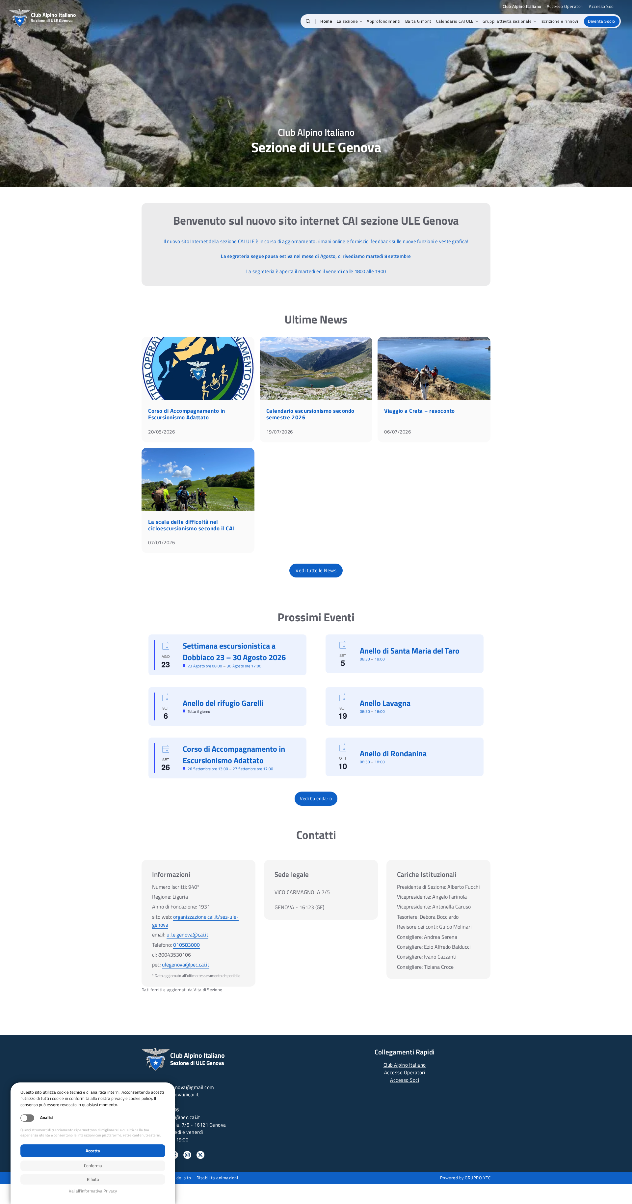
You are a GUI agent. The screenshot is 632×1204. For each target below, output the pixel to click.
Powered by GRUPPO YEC (465, 1177)
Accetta (93, 1150)
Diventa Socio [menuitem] (601, 21)
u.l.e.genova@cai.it (187, 934)
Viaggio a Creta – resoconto (419, 410)
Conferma (93, 1165)
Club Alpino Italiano (404, 1065)
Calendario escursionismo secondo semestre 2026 (310, 414)
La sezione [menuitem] (347, 21)
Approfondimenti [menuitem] (384, 21)
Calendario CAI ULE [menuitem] (455, 21)
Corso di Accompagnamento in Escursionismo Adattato (186, 414)
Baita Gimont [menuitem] (418, 21)
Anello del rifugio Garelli (223, 703)
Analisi (46, 1117)
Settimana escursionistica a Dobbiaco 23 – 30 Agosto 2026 (234, 651)
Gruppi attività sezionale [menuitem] (507, 21)
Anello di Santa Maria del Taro (410, 651)
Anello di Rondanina (393, 753)
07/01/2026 (161, 542)
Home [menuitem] (326, 21)
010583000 (186, 945)
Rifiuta (93, 1179)
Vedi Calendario (316, 798)
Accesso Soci (602, 6)
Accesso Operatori (565, 6)
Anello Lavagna (385, 703)
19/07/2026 (279, 431)
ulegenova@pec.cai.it (185, 964)
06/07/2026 (397, 431)
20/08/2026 (161, 431)
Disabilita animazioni (217, 1177)
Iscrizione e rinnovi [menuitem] (559, 21)
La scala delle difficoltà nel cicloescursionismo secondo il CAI (191, 525)
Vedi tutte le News (316, 570)
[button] (308, 21)
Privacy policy (92, 1191)
